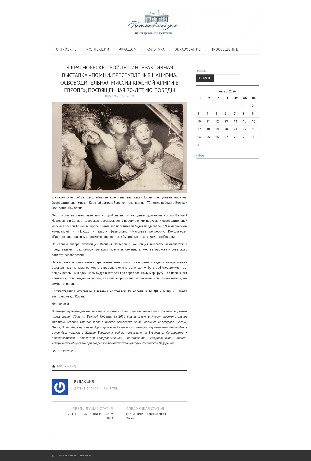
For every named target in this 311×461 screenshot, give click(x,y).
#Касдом (128, 49)
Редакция (128, 96)
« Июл (200, 155)
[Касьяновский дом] (155, 23)
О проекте (66, 49)
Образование (188, 49)
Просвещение (224, 49)
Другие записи (86, 388)
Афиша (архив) (66, 366)
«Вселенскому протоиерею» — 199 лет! (90, 416)
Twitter (111, 388)
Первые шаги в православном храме (146, 416)
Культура (156, 49)
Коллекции (97, 49)
